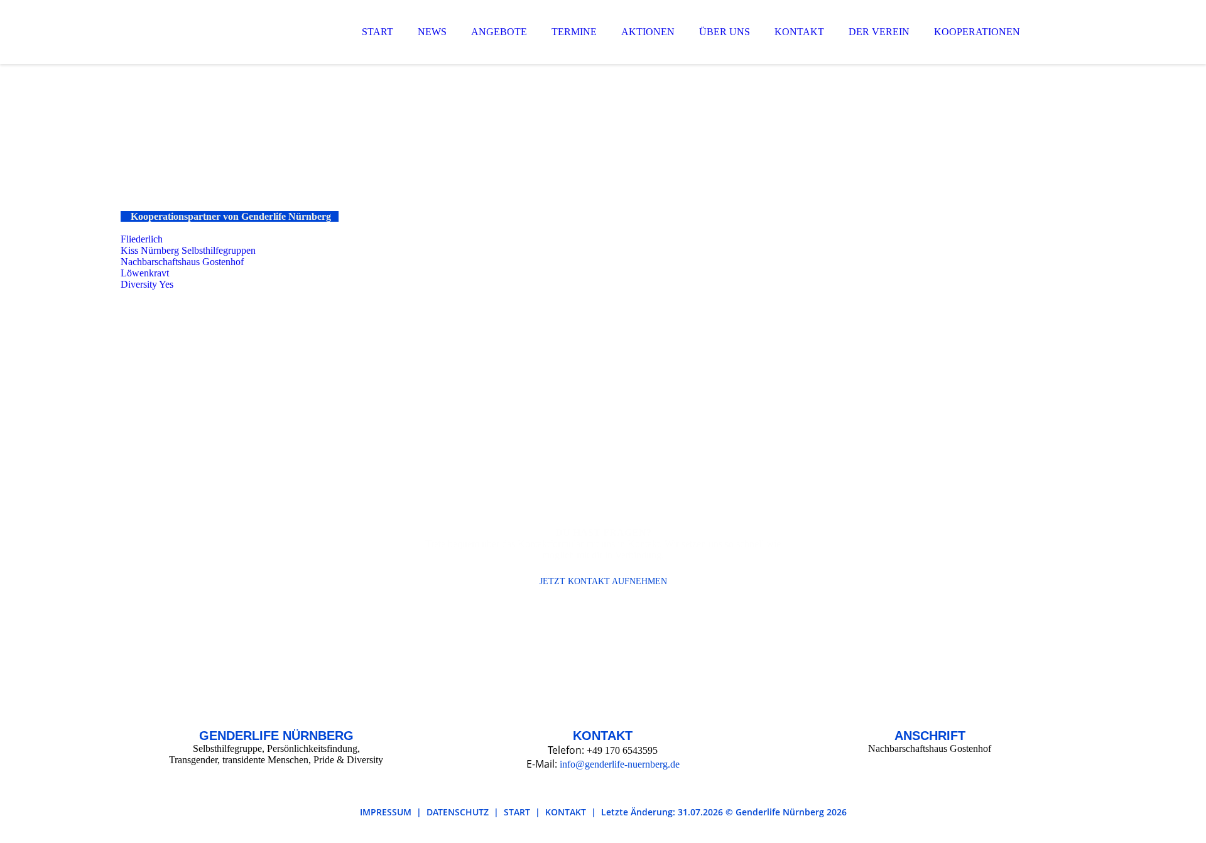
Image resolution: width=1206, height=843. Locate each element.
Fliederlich (142, 239)
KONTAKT (799, 31)
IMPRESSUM (385, 812)
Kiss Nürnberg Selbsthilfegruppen (188, 250)
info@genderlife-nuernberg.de (620, 764)
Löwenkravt (145, 273)
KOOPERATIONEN (977, 31)
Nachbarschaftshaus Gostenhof (183, 261)
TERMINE (574, 31)
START (377, 31)
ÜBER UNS (724, 31)
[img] (230, 44)
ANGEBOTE (499, 31)
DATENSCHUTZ (457, 812)
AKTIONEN (648, 31)
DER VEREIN (879, 31)
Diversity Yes (147, 284)
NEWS (432, 31)
